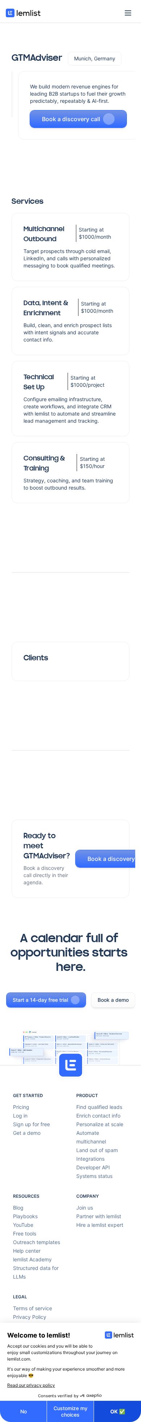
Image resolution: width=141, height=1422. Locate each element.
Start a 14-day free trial (40, 1000)
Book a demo (113, 1000)
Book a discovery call (71, 119)
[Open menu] (128, 13)
